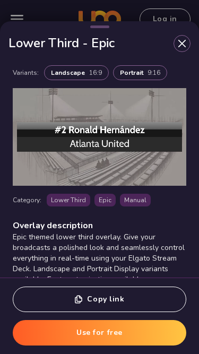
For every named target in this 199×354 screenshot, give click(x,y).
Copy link (105, 299)
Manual (135, 200)
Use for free (99, 332)
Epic (105, 200)
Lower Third (68, 200)
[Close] (182, 43)
